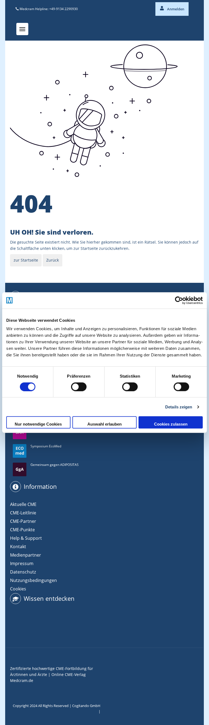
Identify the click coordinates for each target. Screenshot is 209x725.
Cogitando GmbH (86, 705)
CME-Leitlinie (23, 513)
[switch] (79, 386)
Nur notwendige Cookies (38, 424)
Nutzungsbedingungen (33, 580)
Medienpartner (25, 555)
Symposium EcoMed (45, 446)
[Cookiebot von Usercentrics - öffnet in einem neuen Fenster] (179, 300)
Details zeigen (178, 406)
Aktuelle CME (23, 504)
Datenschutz (23, 572)
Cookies (18, 589)
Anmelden (175, 9)
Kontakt (18, 547)
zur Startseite (26, 260)
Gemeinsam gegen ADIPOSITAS (54, 464)
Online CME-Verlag (68, 674)
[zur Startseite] (26, 268)
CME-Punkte (22, 530)
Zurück (52, 260)
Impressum (21, 563)
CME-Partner (23, 521)
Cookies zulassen (171, 424)
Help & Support (26, 538)
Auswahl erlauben (104, 424)
